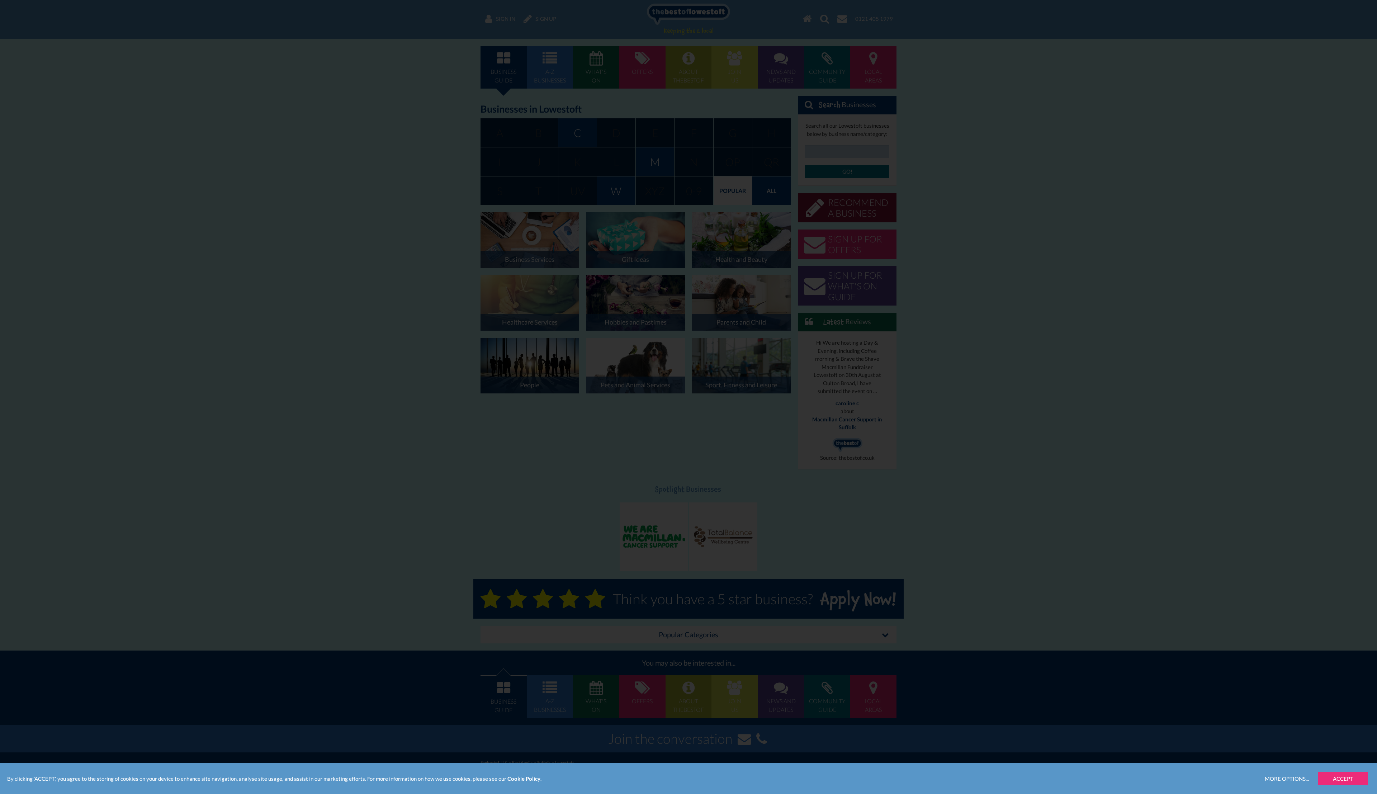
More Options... (1287, 778)
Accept (1343, 778)
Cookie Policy (523, 778)
